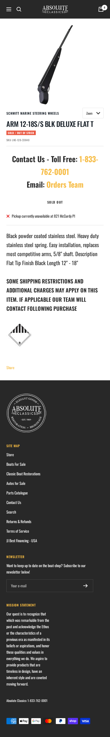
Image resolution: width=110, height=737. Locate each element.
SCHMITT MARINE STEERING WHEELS (32, 113)
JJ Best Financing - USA (21, 540)
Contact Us (13, 502)
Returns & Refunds (18, 521)
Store (10, 454)
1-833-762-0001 (38, 700)
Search (11, 512)
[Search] (19, 9)
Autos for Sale (15, 483)
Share (10, 367)
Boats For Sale (16, 464)
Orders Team (65, 184)
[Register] (85, 586)
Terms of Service (17, 531)
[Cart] (101, 9)
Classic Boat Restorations (23, 473)
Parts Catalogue (17, 492)
